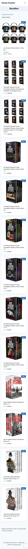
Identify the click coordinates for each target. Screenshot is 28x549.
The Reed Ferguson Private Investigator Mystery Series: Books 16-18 (14, 364)
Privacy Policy (22, 529)
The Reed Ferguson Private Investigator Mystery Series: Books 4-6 (14, 208)
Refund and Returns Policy (9, 529)
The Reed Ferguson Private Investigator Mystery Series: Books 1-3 (14, 169)
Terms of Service (7, 531)
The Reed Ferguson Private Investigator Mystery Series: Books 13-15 (14, 325)
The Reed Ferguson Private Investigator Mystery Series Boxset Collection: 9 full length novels (14, 89)
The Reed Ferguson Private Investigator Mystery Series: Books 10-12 (14, 286)
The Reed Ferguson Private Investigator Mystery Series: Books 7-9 (14, 247)
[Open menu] (25, 3)
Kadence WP (17, 544)
